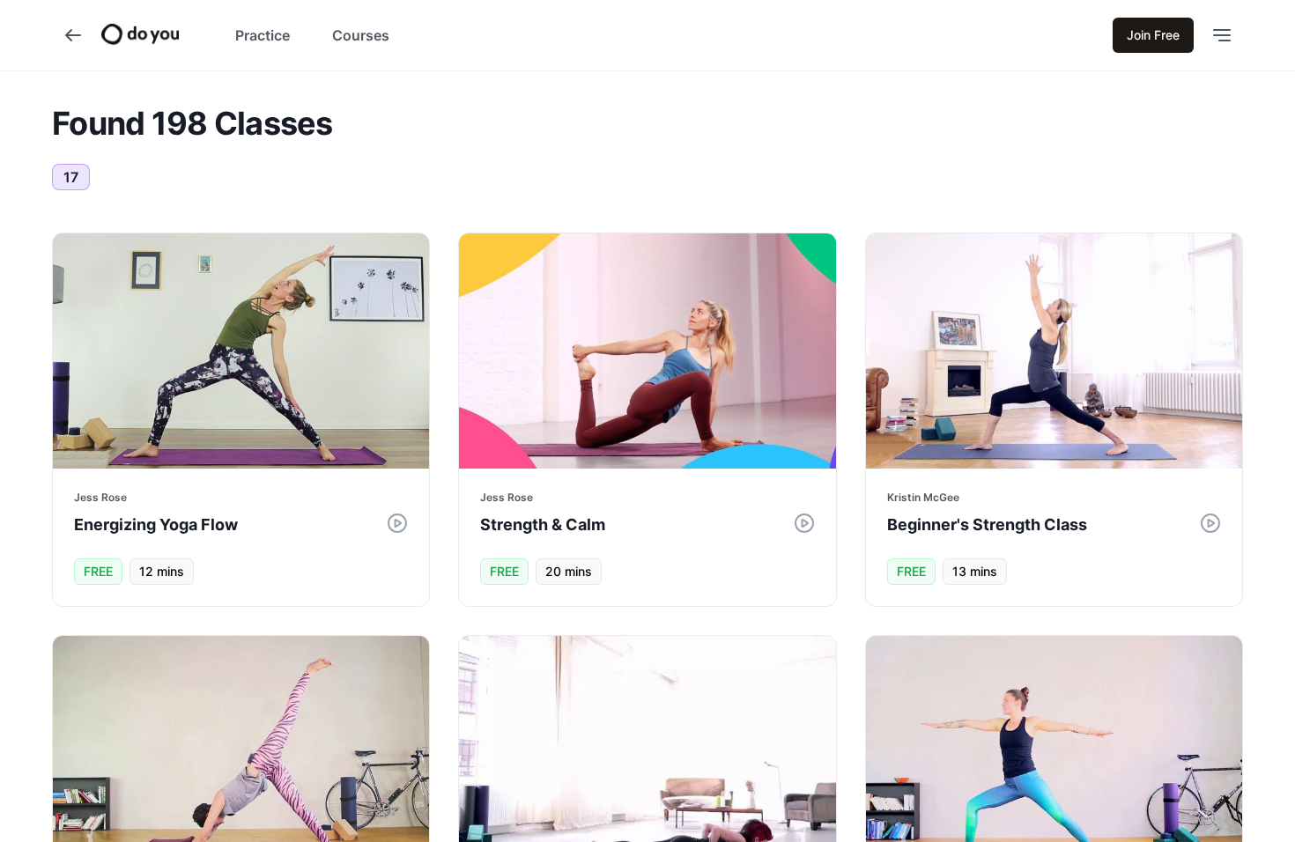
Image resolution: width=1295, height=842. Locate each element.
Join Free (1153, 34)
